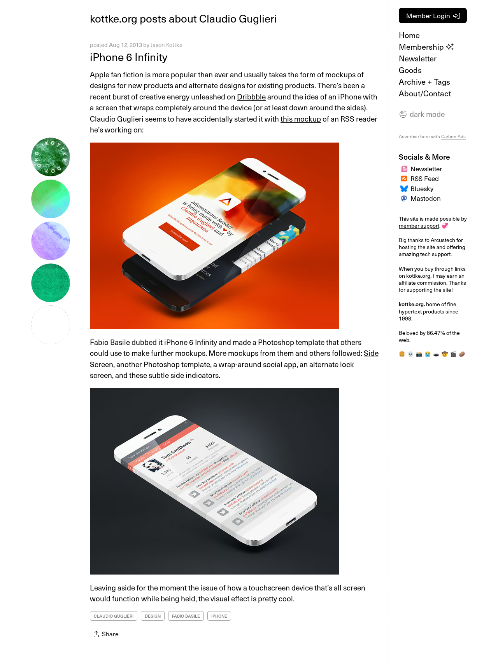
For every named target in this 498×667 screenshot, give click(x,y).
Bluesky (421, 188)
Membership (422, 46)
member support (419, 225)
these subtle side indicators (174, 375)
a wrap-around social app (254, 364)
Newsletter (418, 58)
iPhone (219, 616)
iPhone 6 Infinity (128, 56)
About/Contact (425, 93)
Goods (410, 69)
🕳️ (436, 353)
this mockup (301, 118)
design (153, 616)
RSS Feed (424, 178)
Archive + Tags (424, 81)
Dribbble (251, 96)
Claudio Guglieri (113, 616)
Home (409, 35)
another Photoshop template (163, 364)
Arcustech (443, 240)
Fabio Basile (186, 616)
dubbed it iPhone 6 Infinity (174, 342)
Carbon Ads (453, 136)
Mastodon (425, 198)
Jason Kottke (166, 45)
